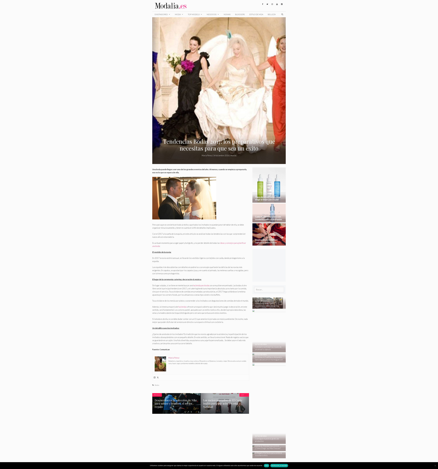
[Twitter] (267, 4)
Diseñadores (161, 14)
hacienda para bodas (201, 285)
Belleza (272, 14)
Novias (227, 14)
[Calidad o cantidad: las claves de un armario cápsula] (284, 351)
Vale (266, 465)
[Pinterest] (282, 4)
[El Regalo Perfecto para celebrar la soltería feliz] (267, 457)
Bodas (157, 385)
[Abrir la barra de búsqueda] (282, 14)
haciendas (182, 307)
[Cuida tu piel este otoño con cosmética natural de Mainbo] (269, 221)
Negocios (211, 14)
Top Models (194, 14)
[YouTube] (277, 4)
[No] (435, 465)
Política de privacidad (279, 465)
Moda (178, 14)
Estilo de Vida (256, 14)
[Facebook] (263, 4)
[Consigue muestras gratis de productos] (284, 442)
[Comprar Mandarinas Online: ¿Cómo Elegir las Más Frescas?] (267, 449)
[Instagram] (272, 4)
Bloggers (240, 14)
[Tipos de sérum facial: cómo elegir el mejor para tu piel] (269, 201)
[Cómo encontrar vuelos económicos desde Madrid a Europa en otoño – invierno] (267, 307)
